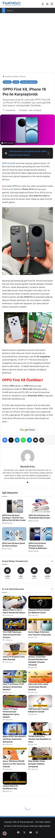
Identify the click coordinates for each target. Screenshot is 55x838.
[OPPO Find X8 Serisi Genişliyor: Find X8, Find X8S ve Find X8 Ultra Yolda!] (14, 506)
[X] (11, 440)
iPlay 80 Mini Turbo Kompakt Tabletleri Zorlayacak (36, 764)
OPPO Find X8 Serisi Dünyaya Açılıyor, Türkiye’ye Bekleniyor (38, 545)
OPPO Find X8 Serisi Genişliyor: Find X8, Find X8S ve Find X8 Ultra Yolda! (14, 517)
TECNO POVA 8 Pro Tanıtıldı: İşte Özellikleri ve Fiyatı (39, 739)
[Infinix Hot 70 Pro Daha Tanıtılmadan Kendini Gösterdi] (40, 676)
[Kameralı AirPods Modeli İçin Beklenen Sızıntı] (40, 602)
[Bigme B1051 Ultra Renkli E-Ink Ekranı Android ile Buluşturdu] (15, 728)
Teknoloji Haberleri (28, 82)
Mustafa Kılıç (10, 110)
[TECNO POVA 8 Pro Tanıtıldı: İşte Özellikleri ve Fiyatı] (40, 728)
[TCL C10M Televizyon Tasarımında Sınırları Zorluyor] (15, 624)
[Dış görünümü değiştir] (43, 5)
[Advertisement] (27, 41)
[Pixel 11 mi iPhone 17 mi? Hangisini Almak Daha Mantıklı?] (15, 676)
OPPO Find (7, 163)
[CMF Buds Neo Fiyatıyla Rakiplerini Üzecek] (40, 701)
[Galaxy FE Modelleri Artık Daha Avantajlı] (15, 649)
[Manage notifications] (5, 833)
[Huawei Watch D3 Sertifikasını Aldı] (15, 778)
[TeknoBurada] (11, 4)
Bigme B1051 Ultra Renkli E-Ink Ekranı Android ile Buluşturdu (15, 739)
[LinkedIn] (17, 440)
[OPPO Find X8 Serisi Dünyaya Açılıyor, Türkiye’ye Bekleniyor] (41, 534)
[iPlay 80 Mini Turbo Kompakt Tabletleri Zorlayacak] (40, 753)
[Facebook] (4, 440)
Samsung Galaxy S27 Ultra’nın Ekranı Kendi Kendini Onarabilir (31, 10)
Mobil (15, 76)
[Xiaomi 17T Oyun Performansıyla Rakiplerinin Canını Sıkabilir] (15, 701)
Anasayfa (8, 76)
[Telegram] (29, 440)
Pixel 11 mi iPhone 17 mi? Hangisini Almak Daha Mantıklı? (13, 687)
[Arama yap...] (47, 5)
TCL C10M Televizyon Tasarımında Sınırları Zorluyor (12, 634)
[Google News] (27, 430)
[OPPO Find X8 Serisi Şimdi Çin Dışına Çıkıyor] (14, 534)
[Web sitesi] (27, 482)
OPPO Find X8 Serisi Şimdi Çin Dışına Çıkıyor (13, 544)
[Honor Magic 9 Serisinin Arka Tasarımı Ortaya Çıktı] (40, 624)
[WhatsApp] (23, 440)
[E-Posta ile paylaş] (35, 440)
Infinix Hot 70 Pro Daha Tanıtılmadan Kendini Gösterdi (38, 687)
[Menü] (52, 5)
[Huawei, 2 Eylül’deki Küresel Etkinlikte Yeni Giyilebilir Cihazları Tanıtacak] (40, 649)
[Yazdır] (41, 440)
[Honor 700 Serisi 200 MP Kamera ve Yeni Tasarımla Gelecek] (15, 753)
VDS (14, 826)
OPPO (15, 186)
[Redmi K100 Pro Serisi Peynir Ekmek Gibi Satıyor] (15, 602)
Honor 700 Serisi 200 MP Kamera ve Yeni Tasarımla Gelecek (14, 764)
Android (22, 76)
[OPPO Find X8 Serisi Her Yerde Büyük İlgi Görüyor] (41, 506)
